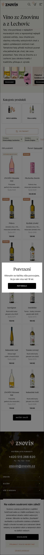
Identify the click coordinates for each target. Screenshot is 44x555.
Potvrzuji (22, 286)
